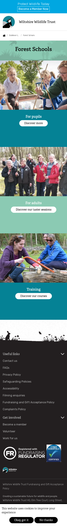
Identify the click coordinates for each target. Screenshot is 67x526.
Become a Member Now (33, 9)
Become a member (15, 424)
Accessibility (11, 388)
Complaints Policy (14, 409)
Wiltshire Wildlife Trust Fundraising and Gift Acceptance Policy (33, 486)
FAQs (6, 367)
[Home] (9, 22)
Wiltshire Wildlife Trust (37, 22)
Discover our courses (33, 296)
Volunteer (9, 431)
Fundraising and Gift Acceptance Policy (28, 402)
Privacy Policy (12, 374)
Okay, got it (21, 520)
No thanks (46, 520)
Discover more (33, 123)
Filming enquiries (14, 395)
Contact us (10, 360)
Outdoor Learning (14, 35)
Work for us (10, 438)
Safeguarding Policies (17, 381)
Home (4, 35)
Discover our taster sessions (33, 209)
